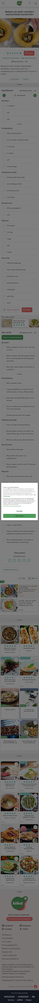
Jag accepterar (19, 515)
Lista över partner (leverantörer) (12, 506)
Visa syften (19, 511)
